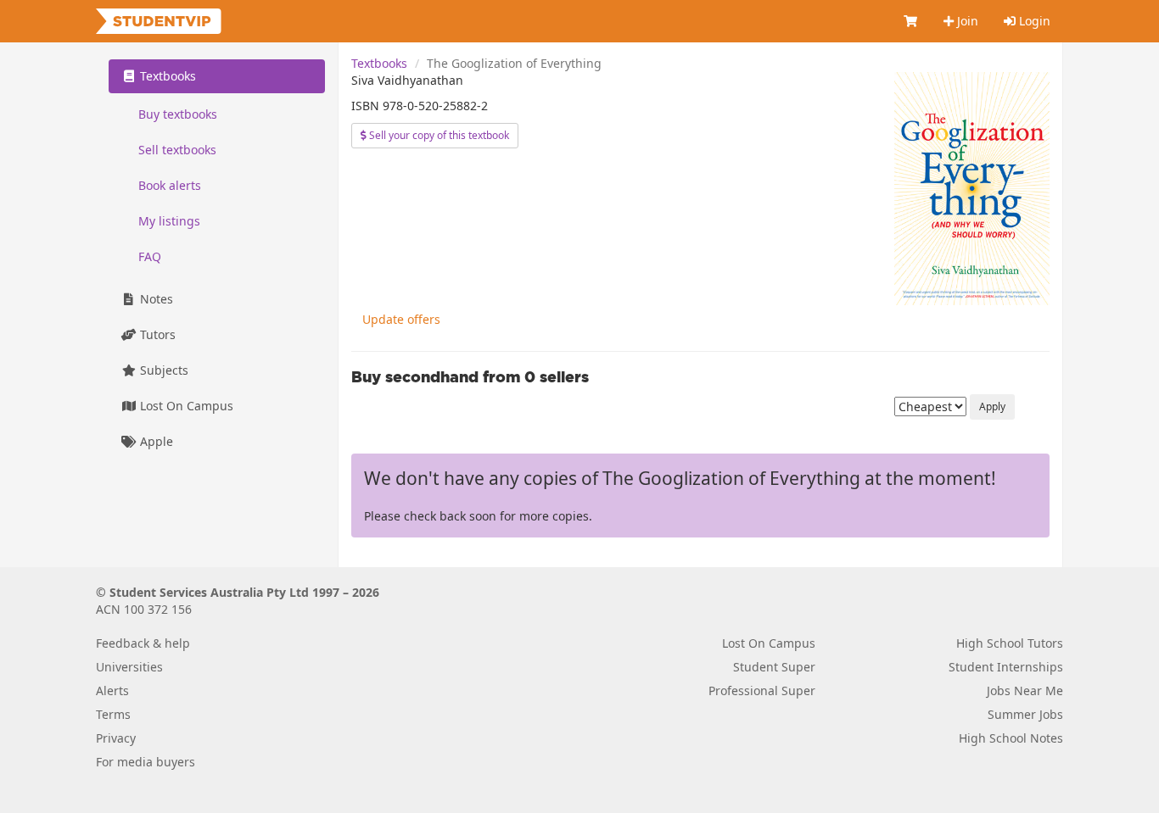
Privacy (116, 738)
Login (1033, 21)
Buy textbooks (177, 114)
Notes (155, 299)
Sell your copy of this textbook (438, 135)
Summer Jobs (1025, 714)
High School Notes (1011, 738)
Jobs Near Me (1025, 690)
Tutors (156, 334)
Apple (155, 441)
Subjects (162, 370)
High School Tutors (1009, 643)
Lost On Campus (185, 406)
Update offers (401, 319)
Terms (113, 714)
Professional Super (761, 690)
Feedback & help (143, 643)
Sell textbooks (177, 150)
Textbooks (379, 63)
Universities (129, 667)
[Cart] (911, 21)
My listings (169, 221)
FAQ (149, 256)
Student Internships (1006, 667)
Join (966, 21)
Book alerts (169, 185)
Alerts (112, 690)
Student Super (774, 667)
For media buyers (145, 762)
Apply (992, 406)
